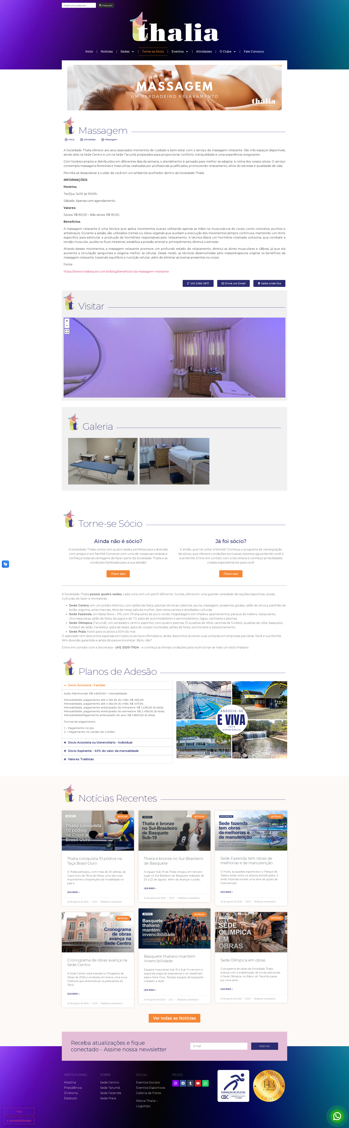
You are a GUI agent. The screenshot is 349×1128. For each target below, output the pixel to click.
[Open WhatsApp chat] (337, 1116)
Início (89, 51)
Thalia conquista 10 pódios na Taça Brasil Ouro (94, 860)
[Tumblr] (190, 1083)
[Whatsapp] (205, 1083)
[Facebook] (183, 1083)
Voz (19, 1111)
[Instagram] (175, 1083)
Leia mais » (73, 892)
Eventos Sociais (148, 1082)
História (70, 1082)
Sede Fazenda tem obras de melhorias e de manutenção (246, 860)
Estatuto (70, 1098)
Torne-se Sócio (153, 51)
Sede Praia (108, 1098)
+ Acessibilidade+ (19, 1120)
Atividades (204, 51)
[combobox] (79, 5)
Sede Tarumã (110, 1087)
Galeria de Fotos (148, 1093)
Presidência (73, 1087)
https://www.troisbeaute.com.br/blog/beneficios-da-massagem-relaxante (116, 271)
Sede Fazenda (110, 1093)
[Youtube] (198, 1083)
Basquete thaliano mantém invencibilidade (169, 958)
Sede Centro (109, 1082)
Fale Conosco (254, 51)
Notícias (107, 51)
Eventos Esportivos (150, 1087)
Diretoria (71, 1093)
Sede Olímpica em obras (242, 960)
